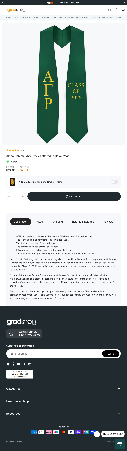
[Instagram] (13, 364)
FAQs (40, 221)
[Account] (116, 10)
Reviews (108, 221)
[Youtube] (19, 364)
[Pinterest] (30, 364)
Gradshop (17, 441)
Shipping (57, 221)
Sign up (110, 353)
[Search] (109, 10)
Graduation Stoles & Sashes (27, 17)
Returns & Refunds (83, 221)
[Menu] (4, 10)
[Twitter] (24, 364)
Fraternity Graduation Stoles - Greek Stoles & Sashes (65, 17)
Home (8, 17)
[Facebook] (8, 364)
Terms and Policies (112, 442)
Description (20, 221)
